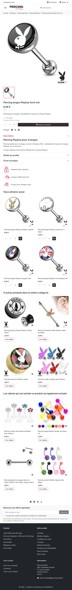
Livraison (40, 533)
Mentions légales (43, 536)
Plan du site (41, 554)
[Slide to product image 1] (9, 92)
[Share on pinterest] (18, 129)
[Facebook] (30, 501)
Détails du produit (11, 155)
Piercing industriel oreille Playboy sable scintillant (52, 331)
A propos (40, 542)
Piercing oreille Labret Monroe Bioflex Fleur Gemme (17, 432)
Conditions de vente (44, 539)
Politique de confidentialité (46, 548)
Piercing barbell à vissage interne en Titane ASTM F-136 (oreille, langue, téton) (19, 481)
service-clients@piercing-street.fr (51, 578)
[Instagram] (37, 501)
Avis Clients (7, 548)
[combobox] (54, 8)
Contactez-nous (9, 2)
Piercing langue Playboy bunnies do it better (51, 231)
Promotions (7, 539)
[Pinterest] (34, 501)
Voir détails (9, 339)
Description (8, 136)
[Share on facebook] (12, 129)
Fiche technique (10, 161)
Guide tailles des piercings (12, 533)
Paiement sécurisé (43, 545)
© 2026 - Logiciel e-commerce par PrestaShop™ (36, 587)
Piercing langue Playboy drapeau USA (17, 278)
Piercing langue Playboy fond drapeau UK (53, 278)
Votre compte (8, 561)
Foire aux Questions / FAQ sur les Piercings (18, 536)
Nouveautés (7, 542)
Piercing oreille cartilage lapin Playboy (51, 379)
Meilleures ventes (9, 545)
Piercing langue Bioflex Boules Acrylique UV (52, 432)
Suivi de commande (10, 565)
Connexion (7, 568)
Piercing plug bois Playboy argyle (16, 379)
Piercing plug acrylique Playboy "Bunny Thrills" (18, 331)
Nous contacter (42, 551)
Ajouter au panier (43, 125)
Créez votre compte (10, 571)
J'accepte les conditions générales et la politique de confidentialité (25, 516)
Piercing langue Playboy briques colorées (18, 229)
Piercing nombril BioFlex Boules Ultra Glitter (51, 481)
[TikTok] (41, 501)
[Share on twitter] (15, 129)
